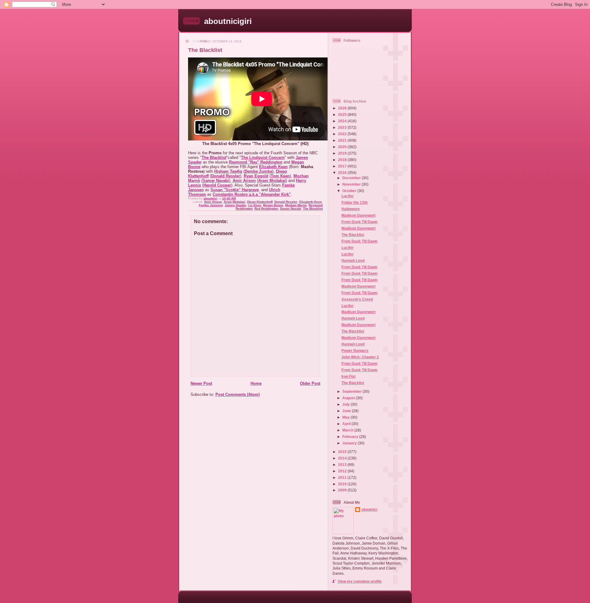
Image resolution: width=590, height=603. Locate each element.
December (352, 178)
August (349, 398)
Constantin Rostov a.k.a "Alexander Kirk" (252, 194)
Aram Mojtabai (272, 180)
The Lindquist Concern (263, 157)
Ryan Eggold (256, 176)
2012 (343, 471)
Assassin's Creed (357, 299)
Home (256, 383)
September (352, 391)
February (350, 437)
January (350, 443)
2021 (343, 140)
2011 (343, 477)
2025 (343, 114)
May (346, 417)
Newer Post (201, 383)
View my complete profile (360, 581)
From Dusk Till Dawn (359, 222)
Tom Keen (280, 176)
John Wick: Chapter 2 (360, 357)
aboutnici (369, 509)
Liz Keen (254, 205)
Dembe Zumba (258, 171)
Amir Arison (244, 180)
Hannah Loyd (352, 260)
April (347, 424)
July (346, 404)
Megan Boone (273, 205)
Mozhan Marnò (296, 205)
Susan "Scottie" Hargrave (234, 189)
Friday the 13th (354, 202)
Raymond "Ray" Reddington (255, 162)
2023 (343, 127)
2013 (343, 465)
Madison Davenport (358, 215)
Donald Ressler (225, 176)
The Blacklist (214, 157)
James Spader (235, 205)
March (348, 430)
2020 (343, 147)
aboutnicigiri (228, 21)
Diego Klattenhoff (260, 201)
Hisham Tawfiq (228, 171)
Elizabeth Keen (273, 166)
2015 (343, 452)
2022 (343, 134)
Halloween (350, 209)
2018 (343, 160)
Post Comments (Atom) (237, 394)
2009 (343, 490)
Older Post (310, 383)
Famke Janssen (211, 205)
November (352, 184)
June (347, 411)
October (349, 191)
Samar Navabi (216, 180)
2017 (343, 166)
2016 (343, 173)
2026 (343, 108)
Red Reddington (266, 208)
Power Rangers (354, 351)
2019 (343, 153)
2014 (343, 458)
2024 (343, 121)
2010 (343, 484)
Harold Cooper (217, 185)
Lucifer (347, 196)
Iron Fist (348, 376)
